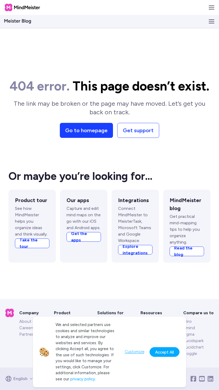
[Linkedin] (210, 379)
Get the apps (79, 237)
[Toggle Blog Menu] (211, 21)
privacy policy (82, 379)
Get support (138, 130)
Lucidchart (193, 347)
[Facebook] (193, 379)
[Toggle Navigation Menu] (211, 7)
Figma (188, 334)
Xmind (189, 327)
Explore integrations (135, 250)
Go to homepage (86, 130)
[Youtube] (202, 379)
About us (28, 321)
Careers (26, 327)
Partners (27, 334)
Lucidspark (193, 340)
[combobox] (21, 378)
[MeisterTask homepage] (22, 7)
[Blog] (17, 21)
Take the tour (28, 243)
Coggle (190, 353)
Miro (187, 321)
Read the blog (183, 251)
